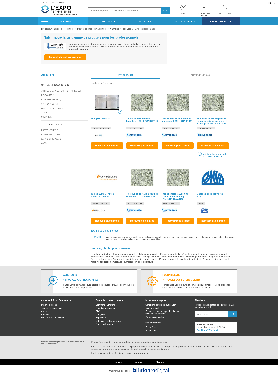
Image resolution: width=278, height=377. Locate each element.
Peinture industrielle (169, 259)
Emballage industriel (196, 256)
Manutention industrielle (128, 256)
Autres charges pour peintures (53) (61, 91)
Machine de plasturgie (146, 259)
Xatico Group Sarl (51, 139)
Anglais (138, 362)
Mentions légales (153, 308)
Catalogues (101, 321)
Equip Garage (151, 327)
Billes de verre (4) (51, 100)
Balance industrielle (148, 254)
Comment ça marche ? (106, 305)
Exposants (101, 318)
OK (165, 10)
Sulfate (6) (46, 117)
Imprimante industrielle (124, 254)
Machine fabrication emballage (106, 261)
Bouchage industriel (101, 254)
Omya (44, 143)
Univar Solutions (50, 135)
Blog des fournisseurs (106, 308)
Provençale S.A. (50, 130)
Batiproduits (151, 330)
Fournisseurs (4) (199, 75)
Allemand (160, 362)
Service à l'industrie (101, 259)
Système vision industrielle (216, 259)
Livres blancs (115, 321)
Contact (44, 311)
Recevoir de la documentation (65, 57)
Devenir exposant (49, 305)
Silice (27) (46, 112)
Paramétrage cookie (154, 317)
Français (118, 362)
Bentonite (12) (48, 95)
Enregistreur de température (138, 261)
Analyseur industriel (123, 259)
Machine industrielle (170, 254)
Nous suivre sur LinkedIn (52, 318)
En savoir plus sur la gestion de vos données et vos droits (162, 312)
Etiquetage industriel (219, 256)
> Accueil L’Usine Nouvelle (53, 3)
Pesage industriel (151, 256)
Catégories (101, 314)
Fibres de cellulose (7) (53, 108)
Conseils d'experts (104, 324)
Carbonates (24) (49, 104)
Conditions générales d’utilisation (160, 305)
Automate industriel (191, 259)
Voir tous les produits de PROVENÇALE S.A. (215, 155)
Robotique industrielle (173, 256)
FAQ (98, 311)
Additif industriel (190, 254)
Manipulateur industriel (102, 256)
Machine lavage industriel (214, 254)
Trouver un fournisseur (51, 308)
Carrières (45, 314)
